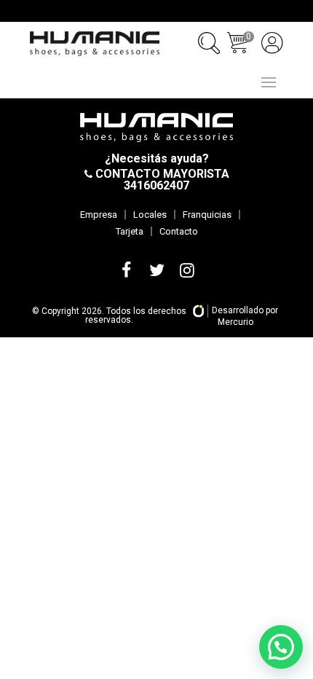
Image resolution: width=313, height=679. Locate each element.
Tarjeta (129, 231)
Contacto (178, 231)
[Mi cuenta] (272, 43)
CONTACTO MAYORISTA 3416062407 (160, 179)
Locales (150, 214)
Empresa (98, 214)
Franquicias (207, 214)
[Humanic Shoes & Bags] (94, 43)
